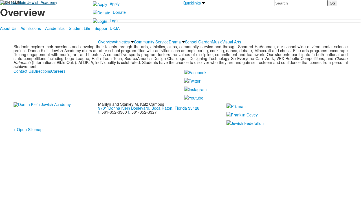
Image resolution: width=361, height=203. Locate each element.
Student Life (79, 28)
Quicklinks (192, 3)
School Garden (198, 42)
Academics (55, 28)
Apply (115, 3)
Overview (106, 42)
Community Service (151, 42)
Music (217, 42)
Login (115, 20)
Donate (119, 12)
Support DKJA (107, 28)
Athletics (122, 42)
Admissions (31, 28)
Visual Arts (231, 42)
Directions (42, 71)
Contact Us (23, 71)
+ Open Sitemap (28, 129)
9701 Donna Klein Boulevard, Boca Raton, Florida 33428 (148, 108)
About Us (8, 28)
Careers (58, 71)
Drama (175, 42)
